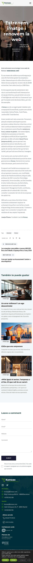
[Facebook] (10, 238)
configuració (21, 557)
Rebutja (13, 560)
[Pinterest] (16, 238)
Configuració (23, 560)
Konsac (9, 47)
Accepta (5, 560)
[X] (13, 238)
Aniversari (16, 51)
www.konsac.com (13, 71)
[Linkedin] (19, 238)
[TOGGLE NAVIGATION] (26, 3)
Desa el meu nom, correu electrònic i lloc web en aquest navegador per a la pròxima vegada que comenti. (17, 466)
